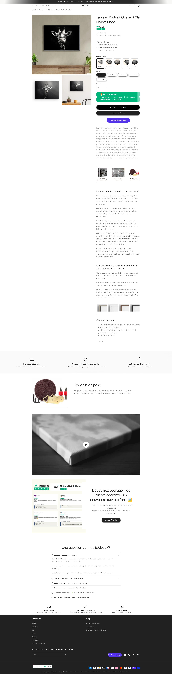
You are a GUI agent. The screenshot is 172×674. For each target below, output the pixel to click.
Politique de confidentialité (81, 671)
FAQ (33, 630)
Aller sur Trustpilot (111, 520)
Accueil (34, 10)
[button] (35, 6)
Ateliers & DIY (90, 626)
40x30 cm (101, 75)
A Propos (34, 633)
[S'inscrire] (65, 654)
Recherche (35, 626)
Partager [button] (101, 341)
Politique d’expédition (108, 671)
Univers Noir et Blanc (51, 672)
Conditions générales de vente (123, 671)
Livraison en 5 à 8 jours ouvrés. (113, 35)
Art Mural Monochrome (92, 623)
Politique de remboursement (65, 671)
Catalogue (42, 10)
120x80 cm (101, 79)
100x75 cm (134, 75)
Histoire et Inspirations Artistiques (96, 630)
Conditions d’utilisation (95, 671)
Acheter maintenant (118, 113)
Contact (34, 637)
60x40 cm (112, 75)
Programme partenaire (38, 643)
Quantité (98, 83)
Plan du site (35, 640)
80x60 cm (123, 75)
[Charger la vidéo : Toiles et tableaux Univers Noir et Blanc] (86, 444)
